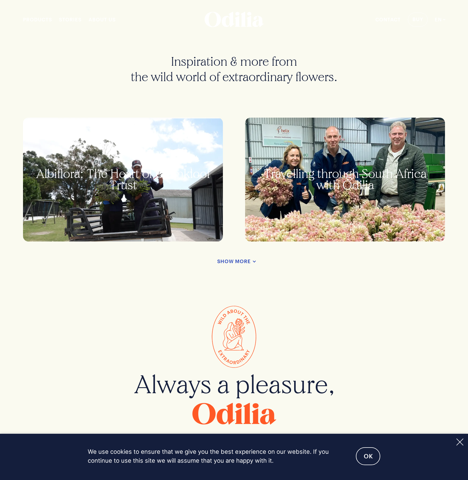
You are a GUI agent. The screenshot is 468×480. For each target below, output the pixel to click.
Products (37, 19)
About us (102, 19)
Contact (388, 19)
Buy (417, 19)
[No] (459, 441)
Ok (368, 455)
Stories (70, 19)
